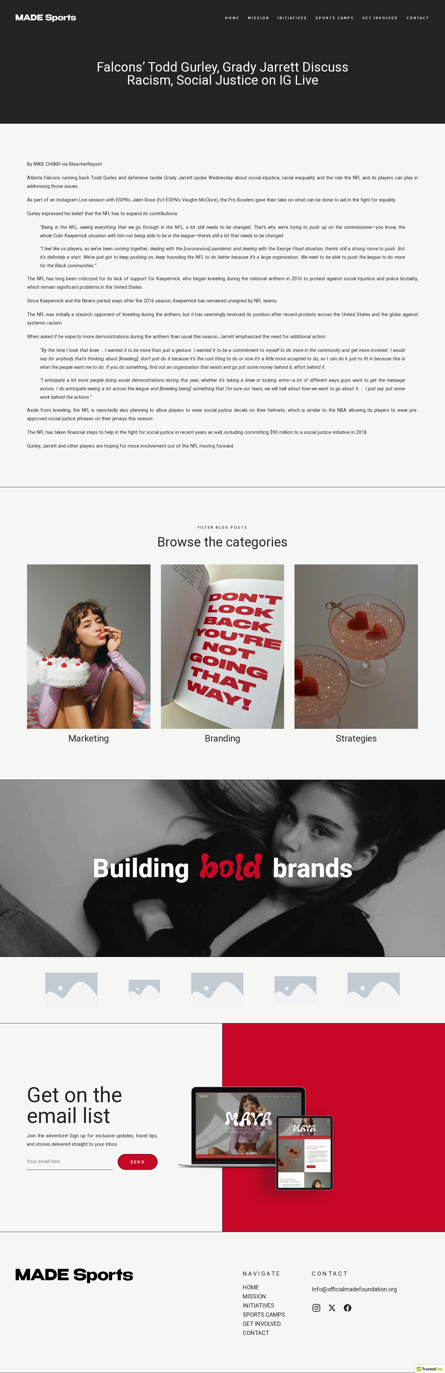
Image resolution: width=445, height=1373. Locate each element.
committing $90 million (268, 432)
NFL (357, 178)
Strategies (356, 738)
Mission (258, 17)
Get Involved (380, 17)
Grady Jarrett (178, 178)
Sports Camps (335, 17)
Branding (222, 738)
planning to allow (148, 410)
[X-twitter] (332, 1308)
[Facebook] (347, 1308)
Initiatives (292, 17)
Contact (418, 17)
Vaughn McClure (199, 200)
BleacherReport (85, 164)
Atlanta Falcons (43, 178)
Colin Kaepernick (70, 236)
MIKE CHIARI (47, 164)
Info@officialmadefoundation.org (354, 1289)
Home (232, 17)
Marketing (88, 738)
